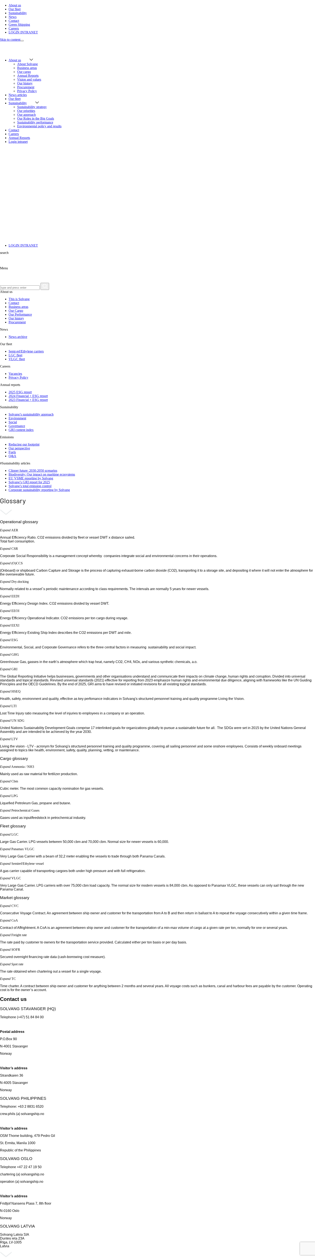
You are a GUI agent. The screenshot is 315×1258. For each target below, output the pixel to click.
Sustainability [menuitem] (18, 13)
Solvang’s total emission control (30, 486)
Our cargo (24, 72)
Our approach (26, 114)
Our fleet (15, 99)
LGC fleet (15, 355)
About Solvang (27, 64)
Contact (14, 130)
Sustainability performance (35, 122)
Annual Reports (28, 75)
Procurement (25, 87)
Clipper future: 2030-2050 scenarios (33, 470)
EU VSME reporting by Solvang (31, 478)
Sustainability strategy (32, 107)
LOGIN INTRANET (23, 245)
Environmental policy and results (39, 126)
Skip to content (10, 39)
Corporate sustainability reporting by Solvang (39, 490)
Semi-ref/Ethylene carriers (26, 351)
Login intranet (18, 141)
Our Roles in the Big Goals (35, 118)
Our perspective (19, 448)
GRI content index (21, 430)
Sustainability (18, 103)
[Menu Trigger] (22, 40)
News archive (18, 337)
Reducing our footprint (24, 444)
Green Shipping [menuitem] (19, 24)
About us (15, 60)
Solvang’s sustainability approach (31, 414)
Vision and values (29, 79)
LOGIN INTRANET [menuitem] (23, 32)
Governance (17, 426)
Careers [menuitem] (14, 28)
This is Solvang (19, 299)
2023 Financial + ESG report (28, 400)
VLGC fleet (17, 359)
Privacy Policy (27, 91)
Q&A (12, 456)
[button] (5, 530)
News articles (18, 95)
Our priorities (26, 111)
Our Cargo (16, 310)
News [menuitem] (12, 17)
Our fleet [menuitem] (15, 9)
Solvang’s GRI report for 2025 (29, 482)
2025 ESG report (20, 392)
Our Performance (20, 314)
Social (13, 422)
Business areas (27, 68)
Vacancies (15, 373)
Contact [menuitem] (14, 21)
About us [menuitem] (15, 5)
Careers (14, 134)
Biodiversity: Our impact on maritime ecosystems (42, 474)
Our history (25, 83)
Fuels (12, 452)
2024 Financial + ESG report (28, 396)
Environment (17, 418)
